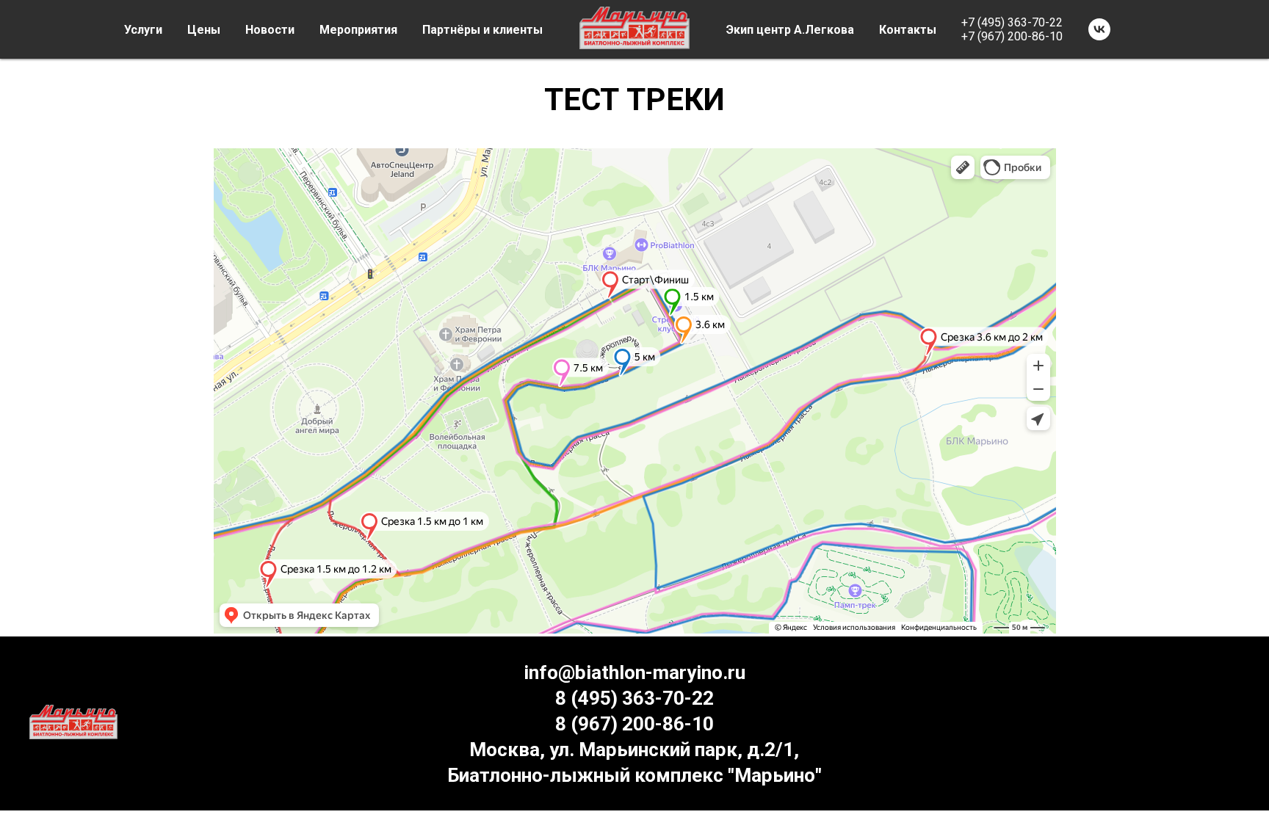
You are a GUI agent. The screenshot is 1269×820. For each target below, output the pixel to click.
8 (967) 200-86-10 (634, 724)
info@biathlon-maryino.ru (634, 672)
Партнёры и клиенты (482, 30)
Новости (269, 30)
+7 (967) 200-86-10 (1012, 36)
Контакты (907, 30)
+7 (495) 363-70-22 (1012, 22)
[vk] (1099, 29)
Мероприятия (358, 30)
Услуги (143, 30)
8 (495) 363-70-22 (634, 698)
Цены (203, 30)
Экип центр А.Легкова (790, 30)
